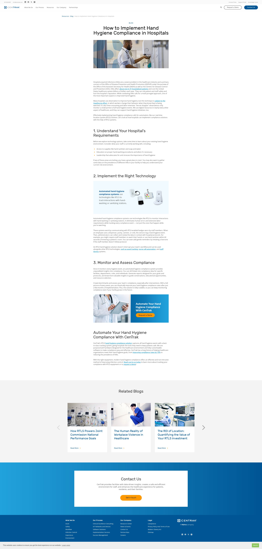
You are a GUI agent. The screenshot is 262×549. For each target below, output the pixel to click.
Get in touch (131, 498)
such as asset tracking (129, 249)
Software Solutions (99, 529)
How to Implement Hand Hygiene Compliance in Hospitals (94, 16)
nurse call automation (147, 249)
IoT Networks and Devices (102, 527)
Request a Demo (233, 7)
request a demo (130, 364)
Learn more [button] (66, 545)
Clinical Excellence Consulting (103, 524)
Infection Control (71, 532)
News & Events (125, 527)
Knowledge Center (253, 2)
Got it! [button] (255, 545)
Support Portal (242, 2)
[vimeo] (34, 2)
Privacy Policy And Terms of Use (159, 527)
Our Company (61, 7)
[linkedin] (25, 2)
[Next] (203, 427)
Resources (50, 7)
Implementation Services (101, 532)
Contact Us (251, 7)
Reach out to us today (132, 362)
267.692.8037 (7, 2)
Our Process (40, 7)
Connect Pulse (232, 2)
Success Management (100, 535)
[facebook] (28, 2)
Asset (67, 524)
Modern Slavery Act (154, 529)
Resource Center (126, 524)
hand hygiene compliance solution (118, 343)
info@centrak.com (18, 2)
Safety (68, 527)
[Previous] (58, 427)
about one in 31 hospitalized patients (133, 89)
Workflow (69, 529)
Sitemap (151, 532)
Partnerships (73, 7)
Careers (123, 535)
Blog (71, 16)
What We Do (28, 7)
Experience (69, 535)
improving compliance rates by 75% (146, 352)
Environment (70, 538)
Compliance (152, 524)
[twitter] (31, 2)
